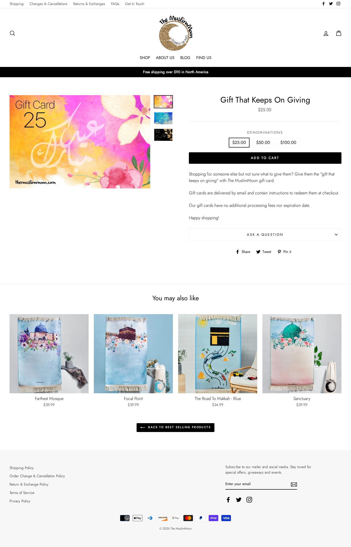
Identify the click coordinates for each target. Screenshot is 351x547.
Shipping (17, 3)
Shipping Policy (22, 467)
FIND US (203, 57)
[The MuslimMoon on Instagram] (249, 500)
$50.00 (263, 142)
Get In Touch (134, 3)
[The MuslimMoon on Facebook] (228, 500)
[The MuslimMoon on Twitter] (239, 500)
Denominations (265, 132)
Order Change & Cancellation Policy (37, 476)
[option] (175, 72)
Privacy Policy (20, 501)
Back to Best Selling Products (179, 427)
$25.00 (239, 142)
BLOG (185, 57)
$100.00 (288, 142)
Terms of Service (22, 492)
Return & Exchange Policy (29, 484)
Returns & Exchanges (89, 3)
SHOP (145, 57)
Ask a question (265, 234)
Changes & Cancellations (48, 3)
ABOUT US (165, 57)
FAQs (115, 3)
